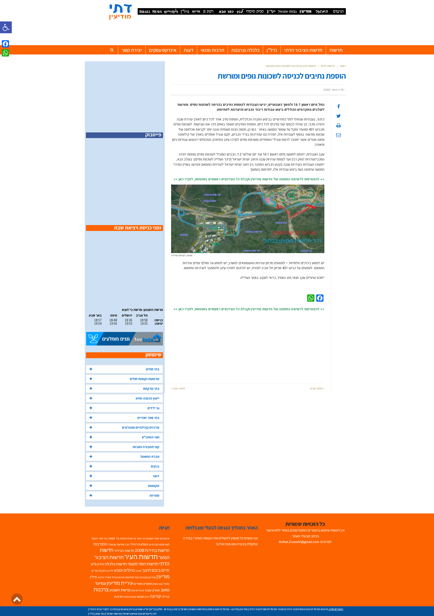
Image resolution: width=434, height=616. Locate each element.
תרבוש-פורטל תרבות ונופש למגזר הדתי (307, 609)
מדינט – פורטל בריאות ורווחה (223, 609)
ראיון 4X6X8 (143, 596)
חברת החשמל (149, 456)
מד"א (95, 570)
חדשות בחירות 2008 (152, 550)
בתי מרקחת (151, 388)
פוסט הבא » (178, 388)
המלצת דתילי (139, 544)
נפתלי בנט (164, 583)
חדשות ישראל (113, 613)
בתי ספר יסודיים (148, 417)
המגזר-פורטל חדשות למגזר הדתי (267, 609)
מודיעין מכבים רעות (145, 577)
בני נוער (141, 538)
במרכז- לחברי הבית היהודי (103, 609)
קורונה (155, 596)
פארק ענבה (152, 590)
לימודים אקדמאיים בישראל (137, 613)
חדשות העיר (141, 556)
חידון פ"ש (97, 564)
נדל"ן (93, 577)
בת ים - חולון (163, 609)
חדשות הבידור (124, 551)
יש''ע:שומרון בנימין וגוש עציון (134, 609)
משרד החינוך (104, 577)
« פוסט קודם (317, 388)
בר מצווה (113, 538)
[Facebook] (5, 43)
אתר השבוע (152, 538)
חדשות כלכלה (116, 564)
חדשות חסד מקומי (142, 563)
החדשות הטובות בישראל (193, 609)
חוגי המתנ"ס (150, 437)
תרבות (118, 596)
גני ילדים (153, 408)
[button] (6, 27)
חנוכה (138, 570)
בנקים (155, 466)
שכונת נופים (130, 596)
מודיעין (163, 576)
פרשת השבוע (119, 590)
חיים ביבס (161, 570)
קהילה (166, 596)
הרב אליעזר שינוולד (119, 544)
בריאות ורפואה (128, 538)
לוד (154, 613)
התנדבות (100, 544)
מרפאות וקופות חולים (144, 379)
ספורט (147, 583)
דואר (156, 476)
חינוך (146, 570)
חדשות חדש (328, 66)
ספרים (138, 583)
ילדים (110, 570)
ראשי (343, 66)
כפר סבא (100, 613)
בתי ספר (103, 538)
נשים (155, 583)
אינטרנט (165, 538)
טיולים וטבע (124, 570)
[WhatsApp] (5, 52)
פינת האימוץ (137, 590)
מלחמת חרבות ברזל (123, 577)
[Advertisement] (247, 345)
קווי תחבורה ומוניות (145, 447)
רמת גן (175, 609)
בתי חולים (152, 369)
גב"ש (153, 609)
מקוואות (153, 485)
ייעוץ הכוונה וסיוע (147, 398)
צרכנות (101, 589)
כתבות (103, 570)
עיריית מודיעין (120, 583)
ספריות (154, 495)
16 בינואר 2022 (333, 89)
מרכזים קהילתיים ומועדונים (140, 427)
